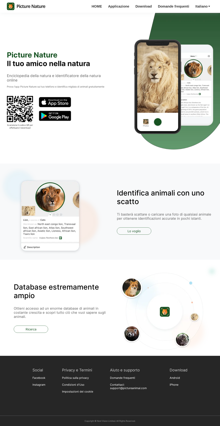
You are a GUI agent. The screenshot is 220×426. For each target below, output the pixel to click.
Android (175, 377)
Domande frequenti (173, 6)
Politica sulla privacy (75, 377)
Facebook (38, 377)
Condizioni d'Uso (73, 384)
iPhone (174, 384)
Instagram (38, 384)
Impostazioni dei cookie (77, 391)
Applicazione (118, 6)
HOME (97, 6)
